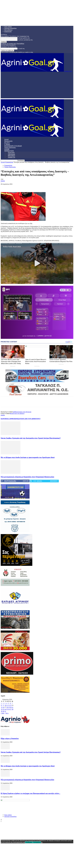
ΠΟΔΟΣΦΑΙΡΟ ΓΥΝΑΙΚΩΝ (13, 146)
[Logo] (32, 117)
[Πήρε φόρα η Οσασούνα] (5, 735)
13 (10, 705)
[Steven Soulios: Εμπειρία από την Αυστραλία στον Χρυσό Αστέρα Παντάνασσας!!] (10, 434)
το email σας (21, 48)
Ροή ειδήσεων (8, 30)
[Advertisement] (37, 85)
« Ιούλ (2, 713)
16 (3, 707)
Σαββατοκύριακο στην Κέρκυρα (22, 412)
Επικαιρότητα (9, 162)
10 (5, 705)
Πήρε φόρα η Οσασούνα (10, 738)
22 (1, 709)
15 (1, 707)
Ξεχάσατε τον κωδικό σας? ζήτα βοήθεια (12, 43)
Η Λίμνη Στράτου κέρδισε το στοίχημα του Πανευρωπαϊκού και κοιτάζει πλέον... (30, 793)
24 (5, 709)
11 (7, 705)
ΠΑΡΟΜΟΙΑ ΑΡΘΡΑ (7, 418)
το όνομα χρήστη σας (23, 38)
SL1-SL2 (7, 142)
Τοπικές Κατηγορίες (10, 147)
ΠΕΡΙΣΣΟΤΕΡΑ (9, 151)
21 (12, 707)
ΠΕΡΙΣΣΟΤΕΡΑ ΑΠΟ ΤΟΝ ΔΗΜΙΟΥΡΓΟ (27, 418)
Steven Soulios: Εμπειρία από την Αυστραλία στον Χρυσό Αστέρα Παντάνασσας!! (31, 438)
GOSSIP (6, 149)
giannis (3, 181)
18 (7, 707)
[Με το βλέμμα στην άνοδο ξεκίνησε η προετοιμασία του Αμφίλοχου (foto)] (10, 454)
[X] (10, 187)
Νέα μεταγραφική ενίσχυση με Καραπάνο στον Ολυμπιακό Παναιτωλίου (27, 477)
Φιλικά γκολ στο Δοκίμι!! (17, 413)
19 (9, 707)
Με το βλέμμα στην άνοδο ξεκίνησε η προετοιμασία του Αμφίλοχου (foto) (28, 457)
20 (10, 707)
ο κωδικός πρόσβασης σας (25, 40)
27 (10, 709)
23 (3, 709)
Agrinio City (11, 157)
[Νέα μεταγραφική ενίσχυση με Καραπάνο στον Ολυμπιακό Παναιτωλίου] (10, 473)
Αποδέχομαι (29, 842)
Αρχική (6, 139)
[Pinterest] (17, 187)
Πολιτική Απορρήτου (10, 28)
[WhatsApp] (23, 187)
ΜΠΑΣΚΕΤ (11, 155)
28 (12, 709)
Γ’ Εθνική (7, 144)
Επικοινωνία (7, 31)
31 (5, 711)
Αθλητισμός (11, 154)
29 (1, 711)
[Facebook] (4, 187)
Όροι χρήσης (8, 26)
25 (7, 709)
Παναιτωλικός (8, 141)
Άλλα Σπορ (11, 152)
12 (9, 705)
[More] (30, 187)
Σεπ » (7, 713)
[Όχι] (42, 842)
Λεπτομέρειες (36, 842)
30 (3, 711)
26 (9, 709)
